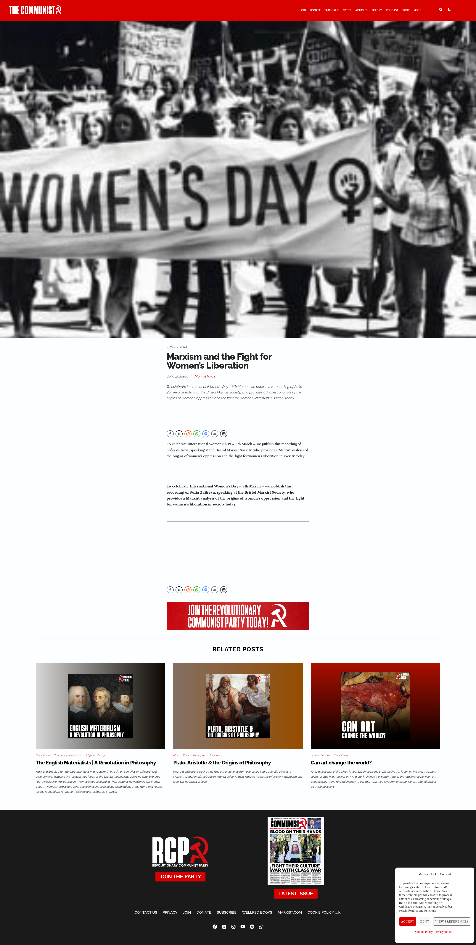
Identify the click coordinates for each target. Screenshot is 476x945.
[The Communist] (35, 12)
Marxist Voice (205, 376)
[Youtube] (242, 926)
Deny (424, 921)
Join (303, 10)
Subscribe (331, 10)
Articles (361, 10)
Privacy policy (443, 931)
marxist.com (290, 912)
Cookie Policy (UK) (324, 912)
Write (347, 10)
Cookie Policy (424, 931)
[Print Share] (223, 433)
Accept (407, 921)
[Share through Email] (214, 433)
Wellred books (257, 912)
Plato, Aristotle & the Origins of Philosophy (222, 763)
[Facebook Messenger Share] (205, 433)
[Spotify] (252, 926)
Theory (377, 10)
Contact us (146, 912)
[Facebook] (214, 926)
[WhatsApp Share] (196, 433)
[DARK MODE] (449, 9)
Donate (315, 10)
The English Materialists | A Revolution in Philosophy (96, 763)
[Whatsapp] (261, 926)
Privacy (170, 912)
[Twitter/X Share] (179, 433)
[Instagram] (233, 926)
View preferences (451, 921)
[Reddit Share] (188, 433)
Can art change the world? (341, 763)
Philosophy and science (68, 755)
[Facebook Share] (170, 433)
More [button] (417, 10)
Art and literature (321, 755)
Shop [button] (406, 10)
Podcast (392, 10)
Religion (90, 755)
